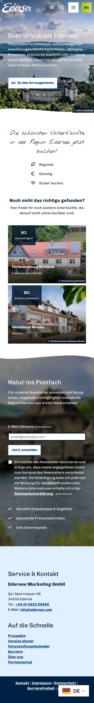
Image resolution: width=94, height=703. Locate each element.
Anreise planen (20, 641)
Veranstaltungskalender (29, 646)
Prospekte (17, 636)
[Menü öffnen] (73, 7)
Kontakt (22, 683)
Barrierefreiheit (41, 688)
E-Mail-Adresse (29, 426)
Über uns (15, 657)
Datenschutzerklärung (33, 494)
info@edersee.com (36, 610)
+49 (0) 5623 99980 (32, 604)
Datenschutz (65, 683)
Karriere (15, 652)
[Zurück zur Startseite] (17, 8)
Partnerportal (20, 662)
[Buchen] (86, 7)
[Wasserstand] (51, 7)
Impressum (41, 683)
